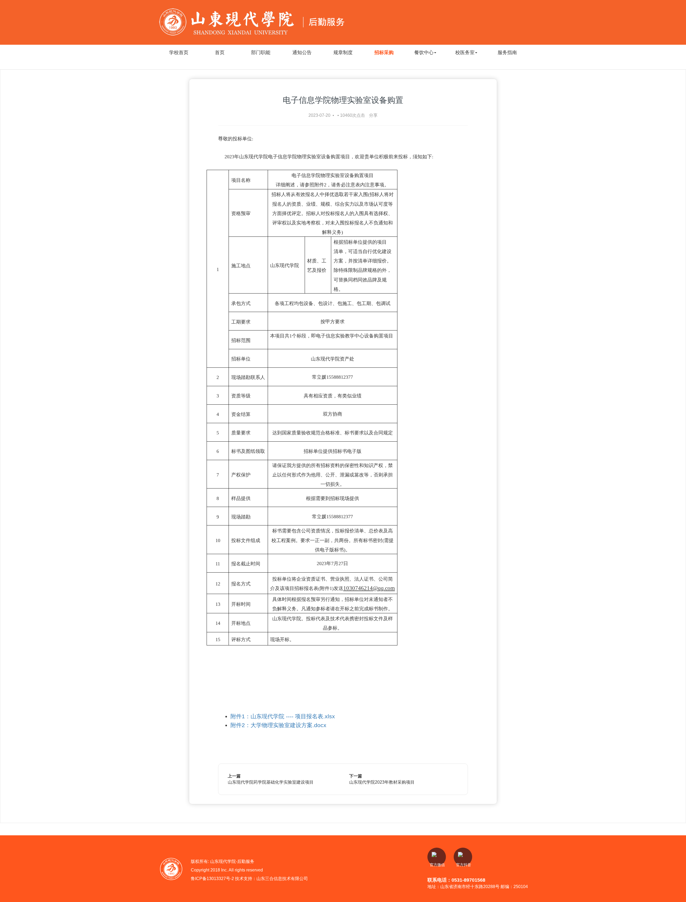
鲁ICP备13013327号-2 (213, 878)
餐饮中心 (424, 52)
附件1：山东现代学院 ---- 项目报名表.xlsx (282, 716)
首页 (220, 52)
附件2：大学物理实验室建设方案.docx (278, 725)
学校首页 (178, 52)
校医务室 (465, 52)
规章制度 (343, 52)
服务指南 (507, 52)
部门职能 (260, 52)
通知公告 (302, 52)
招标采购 (384, 52)
